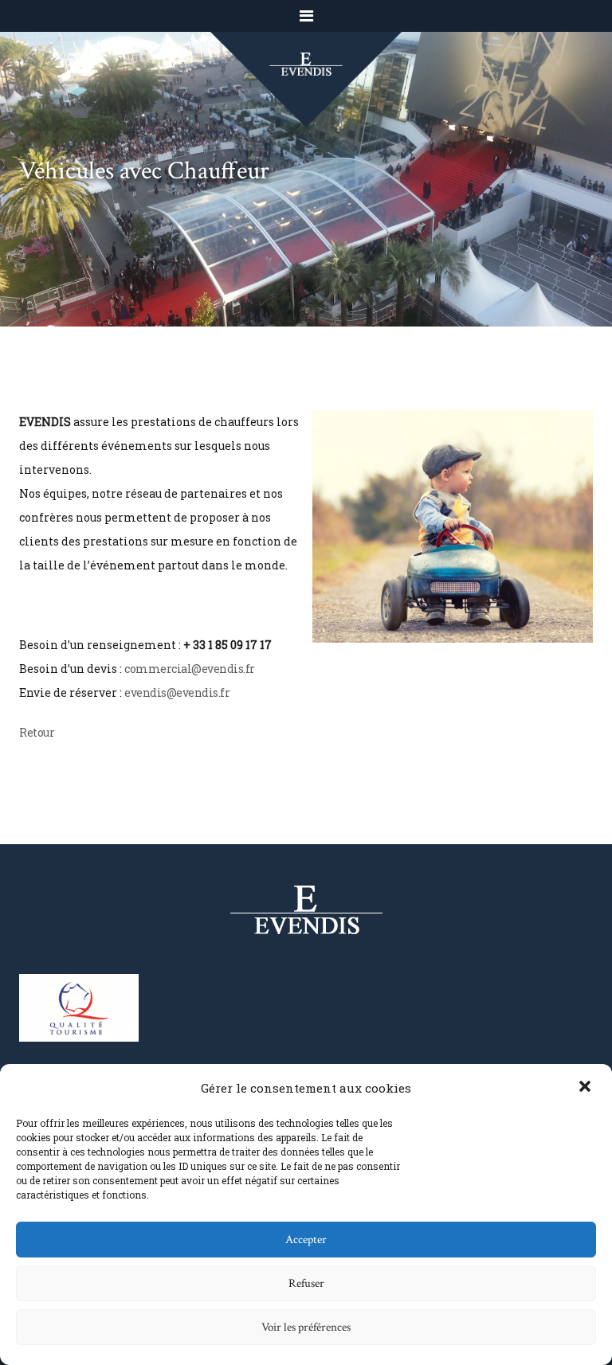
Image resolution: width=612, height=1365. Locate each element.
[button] (586, 1087)
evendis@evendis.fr (177, 692)
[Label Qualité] (79, 1006)
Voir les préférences (306, 1327)
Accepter (306, 1239)
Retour (36, 732)
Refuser (306, 1283)
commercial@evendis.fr (189, 668)
